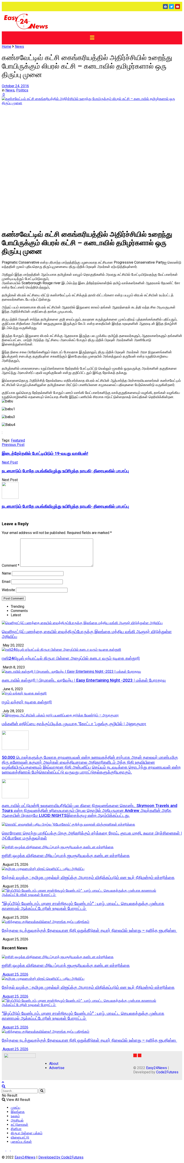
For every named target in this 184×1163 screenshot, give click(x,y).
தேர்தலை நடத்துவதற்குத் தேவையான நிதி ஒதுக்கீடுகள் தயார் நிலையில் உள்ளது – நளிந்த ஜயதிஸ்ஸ (89, 930)
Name (6, 573)
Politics (22, 90)
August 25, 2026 (15, 974)
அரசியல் (17, 1120)
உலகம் (15, 1116)
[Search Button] (42, 1091)
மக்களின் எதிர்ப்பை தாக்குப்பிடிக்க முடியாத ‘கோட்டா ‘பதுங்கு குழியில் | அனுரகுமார (74, 723)
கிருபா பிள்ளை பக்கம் (26, 1133)
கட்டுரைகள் (19, 1124)
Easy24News (156, 1068)
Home (6, 46)
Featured (18, 440)
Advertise (56, 1068)
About (53, 1063)
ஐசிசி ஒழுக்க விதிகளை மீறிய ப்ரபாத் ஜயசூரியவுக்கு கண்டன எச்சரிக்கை (66, 855)
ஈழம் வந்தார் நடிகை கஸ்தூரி (27, 702)
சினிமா (16, 1129)
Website (8, 590)
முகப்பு (15, 1107)
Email (6, 581)
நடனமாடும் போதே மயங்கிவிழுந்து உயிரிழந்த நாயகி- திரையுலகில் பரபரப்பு (65, 506)
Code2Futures (167, 1072)
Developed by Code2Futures (60, 1157)
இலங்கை (18, 1112)
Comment (10, 565)
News (19, 46)
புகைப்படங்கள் (21, 1141)
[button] (92, 38)
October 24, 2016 (15, 86)
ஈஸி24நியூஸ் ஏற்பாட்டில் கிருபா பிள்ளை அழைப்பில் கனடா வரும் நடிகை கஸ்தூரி (71, 658)
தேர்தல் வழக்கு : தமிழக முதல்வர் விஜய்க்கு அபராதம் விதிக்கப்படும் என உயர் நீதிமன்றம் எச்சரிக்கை (88, 877)
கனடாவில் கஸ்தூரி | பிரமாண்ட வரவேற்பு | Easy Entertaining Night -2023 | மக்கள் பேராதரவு (84, 680)
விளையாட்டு (20, 1137)
